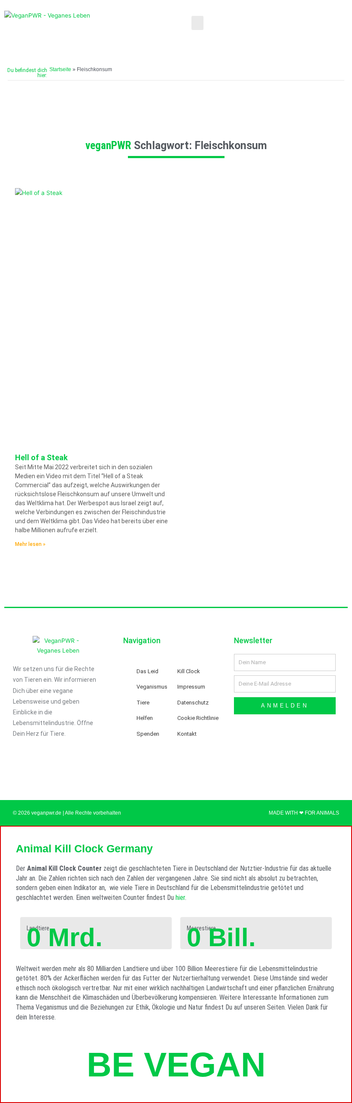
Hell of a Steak (41, 457)
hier (180, 897)
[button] (197, 23)
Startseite (60, 69)
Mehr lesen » (30, 544)
